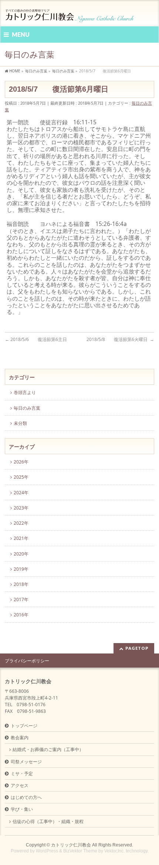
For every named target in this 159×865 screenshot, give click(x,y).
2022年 (21, 523)
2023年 (21, 508)
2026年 (21, 462)
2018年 (21, 584)
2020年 (21, 554)
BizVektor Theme (80, 850)
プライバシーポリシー (27, 661)
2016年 (21, 615)
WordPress (47, 850)
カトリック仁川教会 (71, 845)
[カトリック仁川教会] (70, 14)
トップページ (24, 726)
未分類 (20, 423)
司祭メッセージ (26, 761)
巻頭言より (25, 392)
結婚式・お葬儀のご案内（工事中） (48, 749)
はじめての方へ (26, 797)
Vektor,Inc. (114, 850)
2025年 (21, 477)
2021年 (21, 538)
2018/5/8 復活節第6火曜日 (120, 339)
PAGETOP (137, 648)
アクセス (19, 785)
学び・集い (22, 809)
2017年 (21, 599)
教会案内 (19, 737)
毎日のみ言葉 (27, 408)
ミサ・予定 (22, 773)
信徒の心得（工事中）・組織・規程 (48, 821)
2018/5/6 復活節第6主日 (36, 339)
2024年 (21, 492)
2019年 (21, 569)
